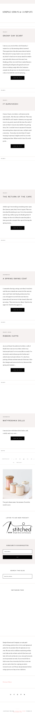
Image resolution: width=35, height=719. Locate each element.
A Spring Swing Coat (15, 278)
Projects (5, 100)
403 (23, 458)
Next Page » (19, 462)
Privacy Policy (7, 682)
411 (13, 462)
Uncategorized (6, 274)
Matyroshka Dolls (14, 420)
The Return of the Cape (17, 197)
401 (16, 458)
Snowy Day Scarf (13, 36)
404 (27, 458)
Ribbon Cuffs (10, 336)
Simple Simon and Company (17, 13)
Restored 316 (17, 711)
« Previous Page (5, 458)
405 (31, 458)
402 (20, 458)
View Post (17, 77)
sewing (9, 332)
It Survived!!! (10, 104)
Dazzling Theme (20, 711)
